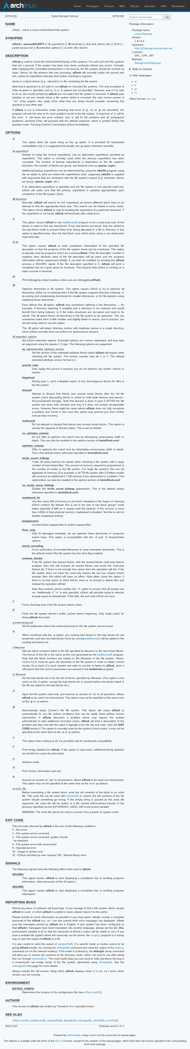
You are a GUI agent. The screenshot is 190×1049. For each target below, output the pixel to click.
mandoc (93, 1035)
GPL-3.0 (59, 1041)
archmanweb (74, 1035)
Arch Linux (20, 5)
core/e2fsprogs (143, 33)
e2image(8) (105, 962)
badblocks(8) (70, 222)
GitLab (134, 6)
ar (136, 81)
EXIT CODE (14, 820)
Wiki (122, 6)
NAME (10, 24)
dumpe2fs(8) (65, 943)
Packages (92, 6)
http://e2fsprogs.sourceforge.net (153, 48)
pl (136, 88)
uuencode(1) (39, 958)
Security (150, 6)
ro (136, 92)
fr (135, 85)
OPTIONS (12, 132)
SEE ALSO (13, 1014)
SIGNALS (12, 863)
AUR (163, 6)
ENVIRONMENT (17, 983)
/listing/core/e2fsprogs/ (148, 62)
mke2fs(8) (99, 1020)
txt (148, 98)
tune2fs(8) (112, 1020)
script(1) (95, 935)
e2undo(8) (72, 795)
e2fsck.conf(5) (92, 992)
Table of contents (142, 69)
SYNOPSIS (13, 38)
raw (153, 98)
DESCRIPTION (16, 56)
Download (178, 6)
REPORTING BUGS (20, 902)
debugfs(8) (63, 947)
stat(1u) (119, 947)
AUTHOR (12, 1000)
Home (77, 6)
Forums (109, 6)
